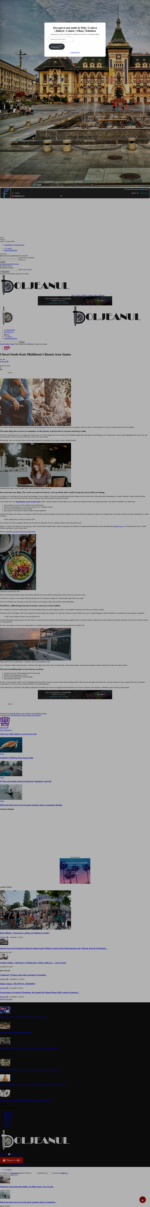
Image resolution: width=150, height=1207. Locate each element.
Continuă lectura (75, 52)
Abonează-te (55, 47)
